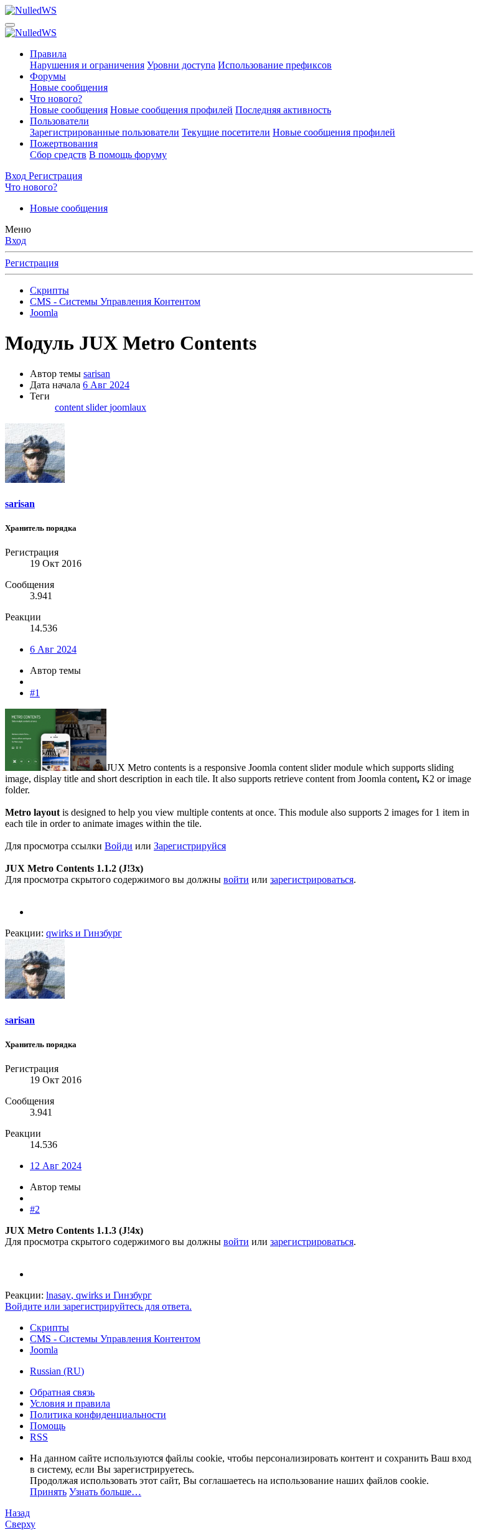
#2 (35, 1209)
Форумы (48, 76)
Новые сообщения (69, 87)
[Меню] (10, 25)
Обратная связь (62, 1392)
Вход (15, 240)
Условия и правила (70, 1403)
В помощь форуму (128, 154)
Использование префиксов (275, 65)
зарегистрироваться (312, 879)
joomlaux (128, 407)
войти (236, 879)
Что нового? (56, 98)
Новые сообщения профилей (171, 110)
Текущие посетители (226, 132)
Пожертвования (64, 143)
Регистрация (32, 263)
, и (99, 1295)
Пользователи (59, 121)
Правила (48, 54)
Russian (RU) (57, 1371)
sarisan (96, 373)
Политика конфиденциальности (98, 1414)
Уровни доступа (181, 65)
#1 (35, 693)
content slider (82, 407)
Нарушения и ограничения (87, 65)
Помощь (47, 1426)
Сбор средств (58, 154)
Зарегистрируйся (190, 846)
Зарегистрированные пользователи (104, 132)
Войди (119, 846)
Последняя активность (283, 110)
